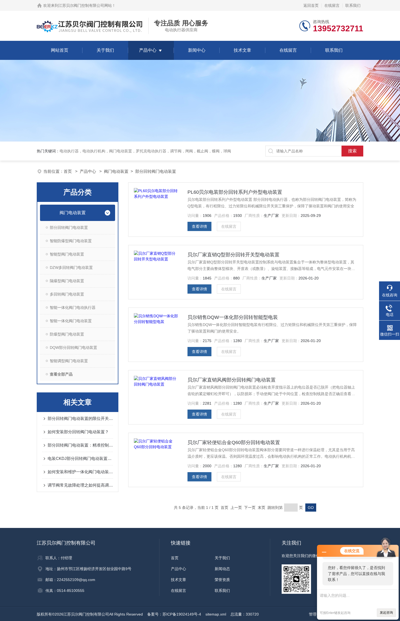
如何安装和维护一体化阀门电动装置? (80, 471)
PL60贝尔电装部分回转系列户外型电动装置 (234, 192)
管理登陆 (316, 614)
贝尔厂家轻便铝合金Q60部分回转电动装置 (233, 442)
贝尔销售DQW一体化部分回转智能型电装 (232, 317)
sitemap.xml (215, 614)
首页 (68, 171)
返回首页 (311, 5)
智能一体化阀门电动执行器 (73, 307)
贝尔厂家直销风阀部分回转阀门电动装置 (231, 380)
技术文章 (242, 50)
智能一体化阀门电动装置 (71, 321)
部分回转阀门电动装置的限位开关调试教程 (80, 418)
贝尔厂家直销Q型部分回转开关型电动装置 (233, 254)
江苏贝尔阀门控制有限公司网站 (85, 5)
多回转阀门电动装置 (67, 294)
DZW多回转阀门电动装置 (71, 267)
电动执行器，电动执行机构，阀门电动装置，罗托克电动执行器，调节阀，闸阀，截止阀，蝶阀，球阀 (145, 151)
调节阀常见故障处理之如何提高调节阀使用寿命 (80, 485)
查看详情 (199, 226)
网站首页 (59, 50)
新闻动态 (222, 569)
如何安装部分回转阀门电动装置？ (78, 431)
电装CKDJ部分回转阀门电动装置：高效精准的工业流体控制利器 (80, 458)
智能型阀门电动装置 (67, 254)
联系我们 (353, 5)
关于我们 (105, 50)
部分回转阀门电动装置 (155, 171)
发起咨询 (386, 612)
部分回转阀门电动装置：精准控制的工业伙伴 (80, 445)
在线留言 (332, 5)
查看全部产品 (61, 374)
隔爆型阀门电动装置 (67, 281)
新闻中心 (196, 50)
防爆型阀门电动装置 (67, 334)
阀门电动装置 (116, 171)
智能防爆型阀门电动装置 (71, 241)
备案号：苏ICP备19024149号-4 (174, 614)
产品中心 (147, 50)
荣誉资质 (222, 579)
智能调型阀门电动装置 (69, 361)
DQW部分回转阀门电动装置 (73, 347)
